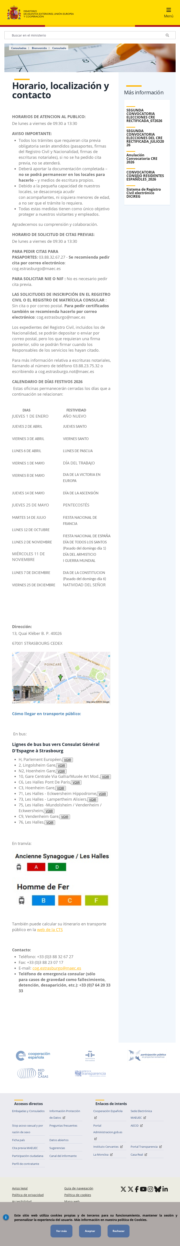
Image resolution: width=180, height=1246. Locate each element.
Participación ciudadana (27, 1156)
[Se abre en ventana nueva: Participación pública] (147, 1056)
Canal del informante (63, 1156)
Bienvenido (39, 48)
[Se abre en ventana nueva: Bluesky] (157, 1189)
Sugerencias (57, 1148)
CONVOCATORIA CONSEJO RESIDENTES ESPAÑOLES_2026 (145, 176)
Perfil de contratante (25, 1164)
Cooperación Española (107, 1111)
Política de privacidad (28, 1195)
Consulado (59, 48)
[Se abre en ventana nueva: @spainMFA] (131, 1189)
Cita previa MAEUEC (25, 1148)
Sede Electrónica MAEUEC (141, 1114)
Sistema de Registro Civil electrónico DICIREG (143, 193)
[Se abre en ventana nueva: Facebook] (137, 1189)
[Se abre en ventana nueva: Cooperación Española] (33, 1056)
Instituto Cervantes (106, 1147)
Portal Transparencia (144, 1147)
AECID (135, 1125)
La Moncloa (101, 1154)
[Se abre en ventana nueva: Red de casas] (33, 1073)
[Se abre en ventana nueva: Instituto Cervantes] (90, 1056)
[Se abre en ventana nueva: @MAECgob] (123, 1189)
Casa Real (137, 1154)
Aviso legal (20, 1188)
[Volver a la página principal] (43, 12)
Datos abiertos (58, 1140)
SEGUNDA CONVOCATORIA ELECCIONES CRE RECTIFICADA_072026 (144, 115)
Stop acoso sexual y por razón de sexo (27, 1129)
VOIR (67, 760)
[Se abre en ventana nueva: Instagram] (150, 1189)
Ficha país (18, 1140)
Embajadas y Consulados (28, 1111)
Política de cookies (77, 1195)
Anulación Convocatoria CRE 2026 (141, 158)
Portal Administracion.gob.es (107, 1129)
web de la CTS (50, 929)
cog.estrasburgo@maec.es (56, 968)
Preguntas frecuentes (63, 1125)
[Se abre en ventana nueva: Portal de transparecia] (90, 1073)
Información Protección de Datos (64, 1114)
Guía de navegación (78, 1188)
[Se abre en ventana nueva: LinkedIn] (165, 1189)
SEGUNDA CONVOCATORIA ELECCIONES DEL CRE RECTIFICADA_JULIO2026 (145, 137)
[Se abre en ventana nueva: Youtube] (143, 1189)
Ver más (61, 1231)
